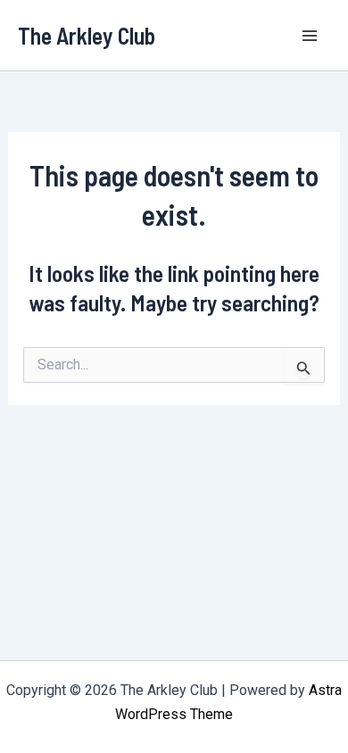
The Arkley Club (86, 35)
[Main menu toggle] (310, 35)
